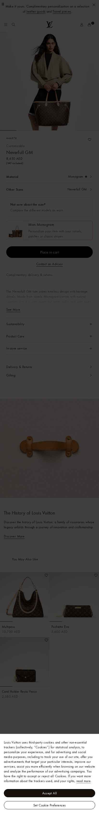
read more (83, 781)
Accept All (49, 793)
